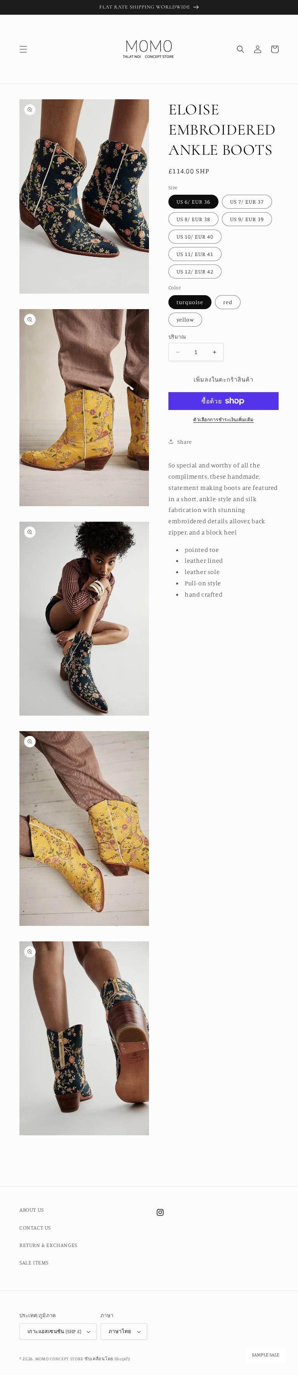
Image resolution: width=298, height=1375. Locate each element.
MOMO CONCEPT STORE (59, 1358)
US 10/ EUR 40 (195, 236)
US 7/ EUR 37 (247, 201)
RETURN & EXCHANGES (48, 1245)
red (227, 302)
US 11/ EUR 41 (195, 254)
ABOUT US (31, 1209)
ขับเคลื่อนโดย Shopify (107, 1358)
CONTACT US (35, 1227)
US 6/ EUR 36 (193, 201)
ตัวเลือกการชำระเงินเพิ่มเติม (223, 419)
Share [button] (184, 441)
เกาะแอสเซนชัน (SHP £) (54, 1331)
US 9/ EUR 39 (247, 219)
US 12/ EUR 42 (195, 271)
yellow (185, 319)
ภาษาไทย (120, 1331)
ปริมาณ (177, 337)
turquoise (190, 302)
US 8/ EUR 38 (193, 219)
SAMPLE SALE (265, 1355)
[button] (23, 49)
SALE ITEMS (34, 1262)
